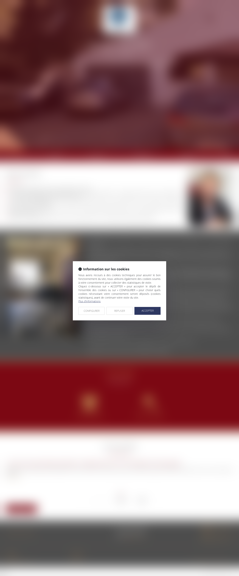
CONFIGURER (92, 311)
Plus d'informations (89, 301)
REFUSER (119, 311)
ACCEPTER (148, 310)
